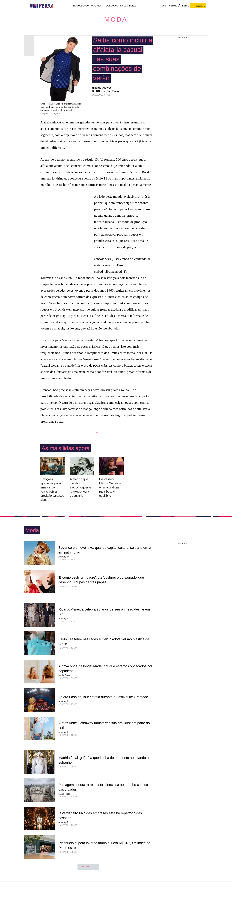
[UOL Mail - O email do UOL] (172, 6)
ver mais (86, 866)
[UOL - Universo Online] (56, 5)
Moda (116, 19)
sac (164, 6)
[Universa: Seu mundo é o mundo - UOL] (41, 5)
